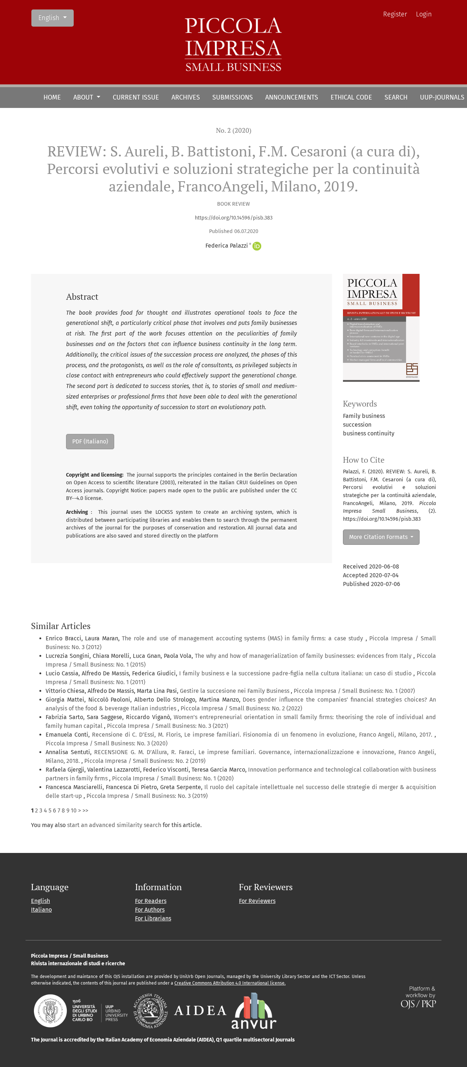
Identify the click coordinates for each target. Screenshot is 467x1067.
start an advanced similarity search (114, 825)
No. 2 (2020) (233, 130)
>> (85, 810)
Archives (185, 97)
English (56, 17)
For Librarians (153, 918)
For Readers (150, 900)
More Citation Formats (379, 537)
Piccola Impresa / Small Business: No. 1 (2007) (354, 690)
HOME (52, 97)
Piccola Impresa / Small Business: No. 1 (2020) (173, 778)
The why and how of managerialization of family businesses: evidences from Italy (304, 655)
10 (74, 810)
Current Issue (136, 97)
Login (424, 14)
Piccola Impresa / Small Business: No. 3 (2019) (147, 795)
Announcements (291, 97)
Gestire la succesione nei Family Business (235, 690)
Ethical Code (351, 97)
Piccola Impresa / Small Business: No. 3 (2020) (106, 743)
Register (395, 14)
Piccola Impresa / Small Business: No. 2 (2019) (144, 760)
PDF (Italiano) (90, 441)
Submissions (232, 97)
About (84, 97)
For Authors (150, 909)
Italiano (41, 909)
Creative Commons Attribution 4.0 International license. (230, 983)
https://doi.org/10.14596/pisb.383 (234, 218)
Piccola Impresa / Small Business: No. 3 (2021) (167, 725)
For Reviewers (257, 900)
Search (396, 97)
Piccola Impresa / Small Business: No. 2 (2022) (241, 708)
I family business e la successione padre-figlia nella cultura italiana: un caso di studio (296, 673)
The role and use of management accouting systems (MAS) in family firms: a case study (243, 638)
